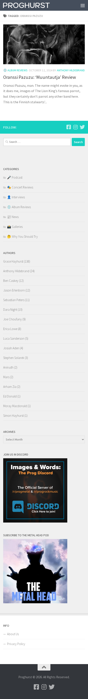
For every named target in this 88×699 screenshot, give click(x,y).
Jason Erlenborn (14, 290)
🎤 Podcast (14, 177)
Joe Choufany (12, 319)
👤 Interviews (16, 197)
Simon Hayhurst (13, 416)
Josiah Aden (11, 348)
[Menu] (82, 5)
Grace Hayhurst (13, 261)
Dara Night (10, 310)
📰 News (13, 217)
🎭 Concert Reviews (20, 187)
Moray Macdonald (15, 406)
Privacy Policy (16, 644)
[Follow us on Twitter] (82, 127)
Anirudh (8, 367)
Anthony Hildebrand (71, 70)
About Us (13, 634)
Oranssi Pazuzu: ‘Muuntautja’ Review (39, 77)
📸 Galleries (15, 227)
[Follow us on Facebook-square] (68, 127)
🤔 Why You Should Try (22, 236)
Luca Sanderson (13, 338)
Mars (6, 377)
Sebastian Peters (13, 300)
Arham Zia (9, 387)
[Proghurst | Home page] (34, 5)
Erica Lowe (10, 329)
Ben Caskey (10, 281)
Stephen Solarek (13, 358)
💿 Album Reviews (15, 70)
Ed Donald (10, 396)
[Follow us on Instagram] (75, 127)
